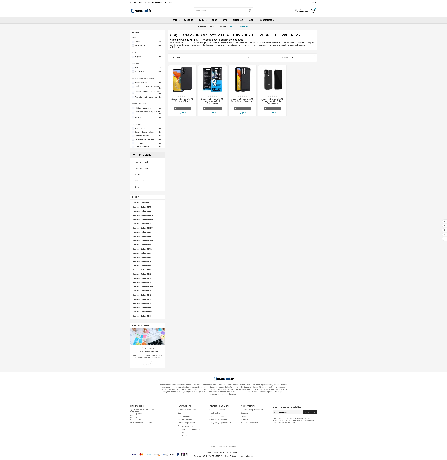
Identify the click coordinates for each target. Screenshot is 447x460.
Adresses (245, 419)
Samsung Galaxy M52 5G (143, 220)
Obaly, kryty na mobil (218, 419)
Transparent (148, 71)
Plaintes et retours (185, 426)
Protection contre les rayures (148, 97)
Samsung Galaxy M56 (142, 203)
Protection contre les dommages (148, 92)
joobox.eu (232, 447)
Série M (136, 197)
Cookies (181, 413)
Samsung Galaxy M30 (142, 257)
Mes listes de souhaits (250, 423)
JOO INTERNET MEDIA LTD (213, 456)
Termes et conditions (186, 416)
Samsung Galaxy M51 (142, 224)
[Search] (250, 10)
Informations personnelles (252, 410)
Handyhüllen (214, 413)
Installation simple (148, 147)
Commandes (246, 413)
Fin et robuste (148, 143)
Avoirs (243, 416)
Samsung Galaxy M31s (142, 249)
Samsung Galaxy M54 (142, 211)
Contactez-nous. (185, 432)
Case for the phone (217, 410)
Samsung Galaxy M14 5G (143, 287)
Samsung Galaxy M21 (142, 270)
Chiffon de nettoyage (148, 108)
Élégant (148, 57)
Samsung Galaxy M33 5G (143, 240)
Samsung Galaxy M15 (142, 282)
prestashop (248, 456)
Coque (148, 42)
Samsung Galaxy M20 (142, 274)
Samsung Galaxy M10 (142, 303)
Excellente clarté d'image (148, 139)
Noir (148, 68)
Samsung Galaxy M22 (142, 266)
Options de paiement (186, 423)
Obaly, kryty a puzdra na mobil (222, 423)
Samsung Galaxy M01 (142, 316)
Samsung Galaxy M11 (142, 299)
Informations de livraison (188, 410)
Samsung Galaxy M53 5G (143, 215)
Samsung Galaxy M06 (142, 308)
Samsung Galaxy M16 (142, 278)
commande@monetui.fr (143, 422)
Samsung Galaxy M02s (142, 312)
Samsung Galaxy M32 (142, 245)
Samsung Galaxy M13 (142, 291)
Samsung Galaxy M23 (142, 261)
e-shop (233, 456)
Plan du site (183, 436)
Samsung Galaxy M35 (142, 232)
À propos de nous (185, 419)
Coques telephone (216, 416)
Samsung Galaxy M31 (142, 253)
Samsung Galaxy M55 (142, 207)
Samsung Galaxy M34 (142, 236)
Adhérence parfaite (148, 128)
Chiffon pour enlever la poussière (148, 113)
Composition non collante (148, 132)
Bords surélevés (148, 82)
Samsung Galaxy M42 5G (143, 228)
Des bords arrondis (148, 136)
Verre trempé (148, 45)
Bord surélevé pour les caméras (148, 87)
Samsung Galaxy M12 (142, 295)
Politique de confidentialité (189, 429)
